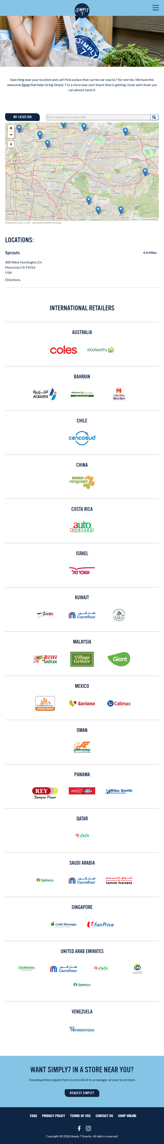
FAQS (33, 1116)
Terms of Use (80, 1116)
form (26, 85)
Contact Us (104, 1116)
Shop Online (127, 1116)
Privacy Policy (53, 1116)
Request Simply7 (82, 1093)
